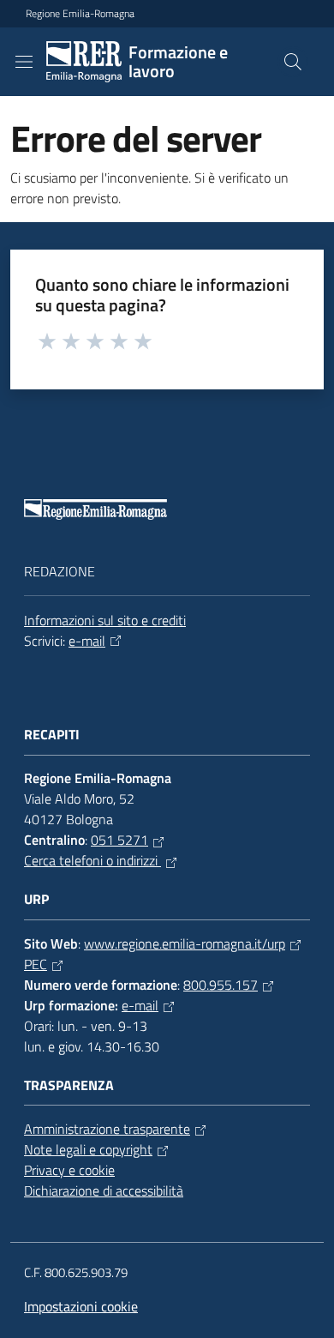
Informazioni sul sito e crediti (105, 620)
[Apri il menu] (24, 61)
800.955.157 (220, 984)
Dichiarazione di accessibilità (103, 1190)
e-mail (87, 640)
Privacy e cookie (69, 1170)
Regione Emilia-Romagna (80, 13)
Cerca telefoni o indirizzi (92, 860)
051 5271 (119, 839)
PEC (35, 964)
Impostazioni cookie (81, 1306)
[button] (292, 61)
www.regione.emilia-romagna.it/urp (184, 943)
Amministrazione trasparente (107, 1128)
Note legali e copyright (88, 1149)
